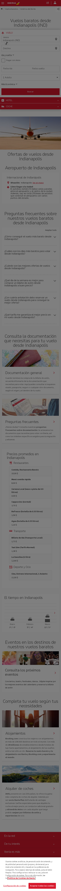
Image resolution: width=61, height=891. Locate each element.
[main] (30, 874)
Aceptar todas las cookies (42, 885)
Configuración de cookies (14, 885)
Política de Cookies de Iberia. (21, 878)
